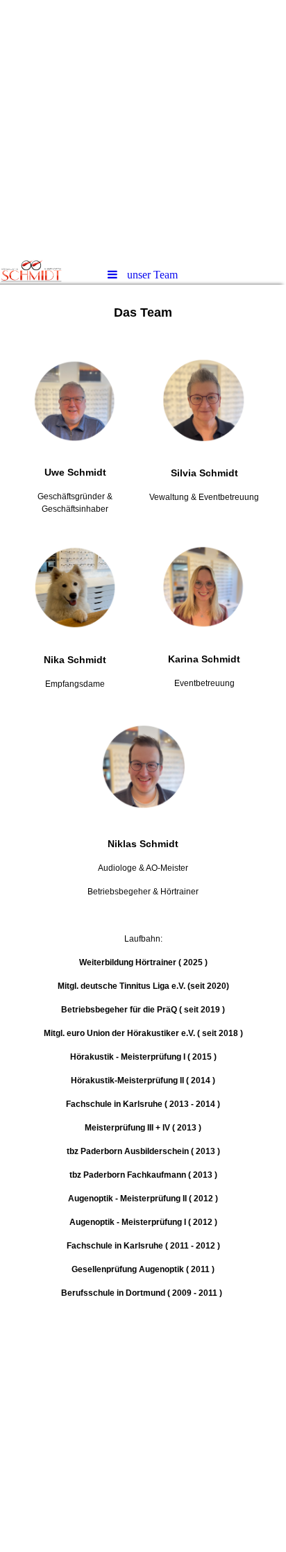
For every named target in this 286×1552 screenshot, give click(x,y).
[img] (143, 128)
